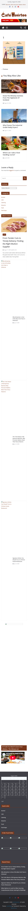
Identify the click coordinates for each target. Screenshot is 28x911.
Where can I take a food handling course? (11, 154)
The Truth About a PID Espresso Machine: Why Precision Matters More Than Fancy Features (19, 439)
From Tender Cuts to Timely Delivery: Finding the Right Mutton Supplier (13, 242)
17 (3, 791)
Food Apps (4, 210)
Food (2, 208)
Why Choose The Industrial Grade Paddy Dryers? (12, 126)
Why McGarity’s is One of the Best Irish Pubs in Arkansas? (19, 318)
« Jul (2, 801)
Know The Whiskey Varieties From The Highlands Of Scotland (13, 98)
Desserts (3, 205)
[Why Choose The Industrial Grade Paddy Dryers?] (14, 110)
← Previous (4, 69)
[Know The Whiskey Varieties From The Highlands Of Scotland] (14, 80)
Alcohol (3, 197)
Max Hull (15, 250)
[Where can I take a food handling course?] (14, 137)
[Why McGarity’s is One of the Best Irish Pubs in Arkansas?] (6, 320)
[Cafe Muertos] (3, 28)
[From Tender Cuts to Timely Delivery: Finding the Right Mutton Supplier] (14, 225)
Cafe (2, 200)
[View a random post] (25, 28)
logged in (11, 170)
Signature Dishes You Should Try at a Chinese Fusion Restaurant (19, 559)
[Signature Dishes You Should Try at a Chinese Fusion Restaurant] (6, 561)
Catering (3, 202)
